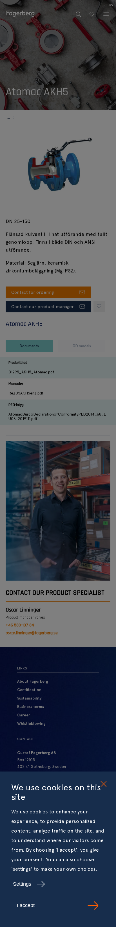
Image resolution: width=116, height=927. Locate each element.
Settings (22, 884)
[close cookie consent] (103, 784)
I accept (26, 905)
